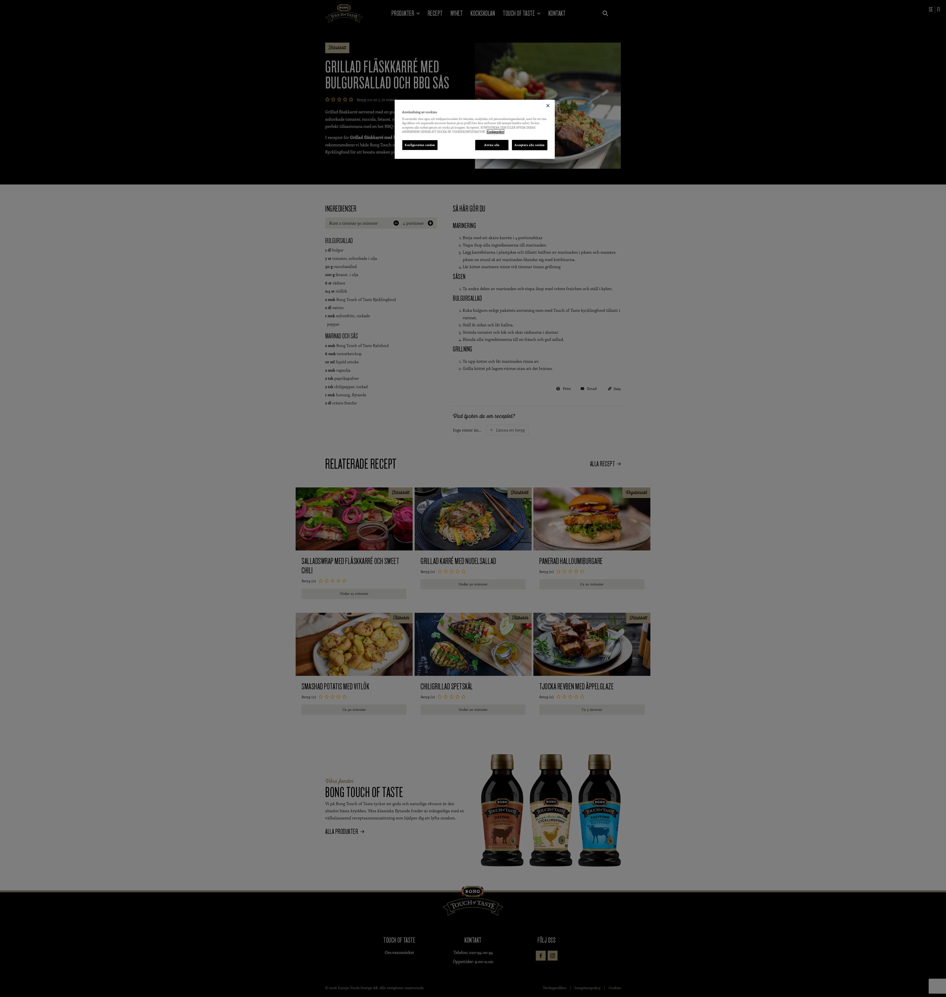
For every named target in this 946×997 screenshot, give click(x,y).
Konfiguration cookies (420, 145)
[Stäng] (547, 105)
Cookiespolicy (495, 131)
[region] (475, 129)
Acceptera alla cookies (530, 145)
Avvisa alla (491, 145)
